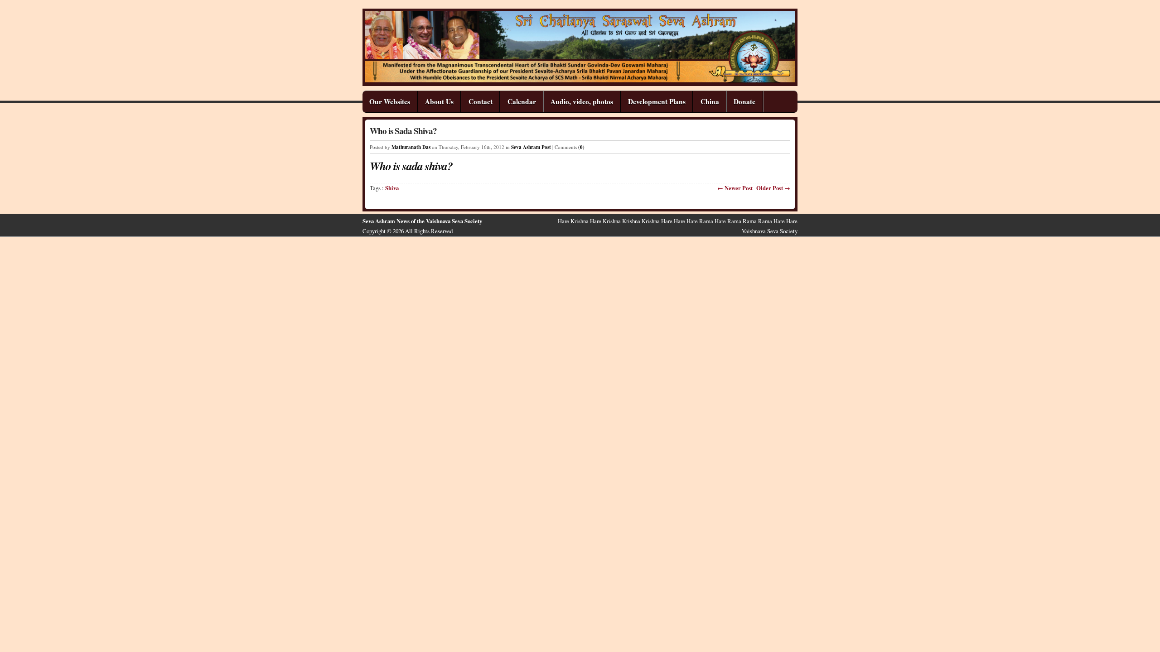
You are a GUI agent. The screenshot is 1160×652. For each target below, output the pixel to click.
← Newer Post (735, 188)
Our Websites (389, 101)
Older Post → (773, 188)
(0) (581, 147)
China (710, 101)
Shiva (392, 188)
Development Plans (657, 101)
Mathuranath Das (411, 147)
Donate (744, 101)
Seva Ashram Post (531, 147)
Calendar (522, 101)
